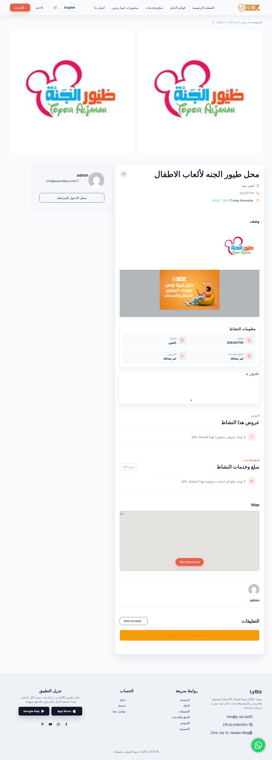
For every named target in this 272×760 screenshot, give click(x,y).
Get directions (190, 562)
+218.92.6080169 (236, 725)
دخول (122, 699)
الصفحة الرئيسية (203, 8)
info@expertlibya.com (61, 181)
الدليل (186, 705)
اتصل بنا (99, 8)
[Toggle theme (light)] (55, 8)
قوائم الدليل (177, 8)
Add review (131, 621)
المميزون (184, 728)
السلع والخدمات (180, 717)
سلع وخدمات (154, 8)
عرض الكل (128, 466)
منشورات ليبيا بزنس (125, 8)
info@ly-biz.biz (238, 717)
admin (82, 175)
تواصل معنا (119, 711)
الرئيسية (257, 22)
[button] (233, 200)
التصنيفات (184, 711)
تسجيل (18, 7)
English (69, 7)
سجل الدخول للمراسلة (72, 198)
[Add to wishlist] (124, 174)
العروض (185, 723)
